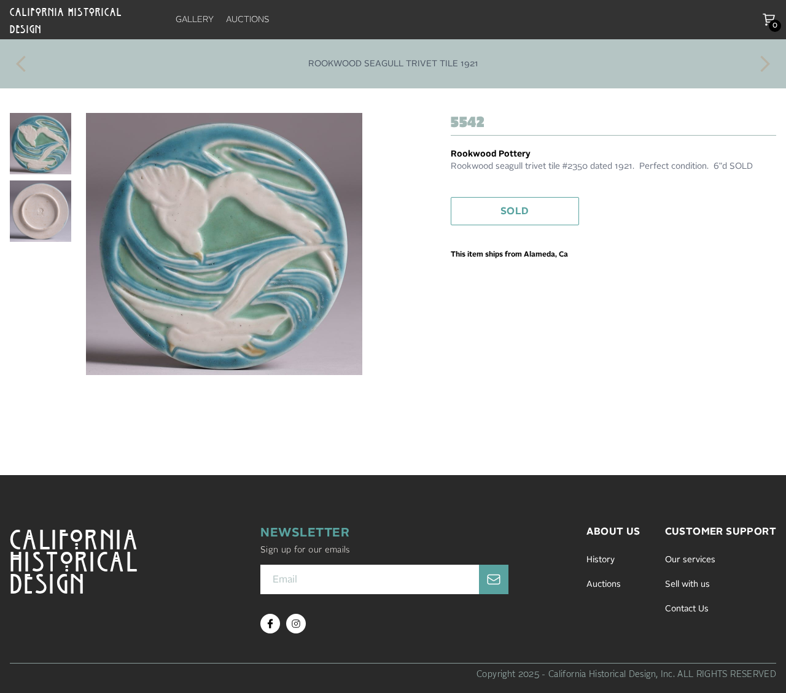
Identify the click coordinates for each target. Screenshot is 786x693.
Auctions (603, 584)
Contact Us (687, 609)
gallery (195, 19)
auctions (248, 19)
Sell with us (687, 584)
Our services (690, 560)
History (600, 560)
